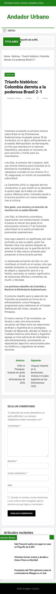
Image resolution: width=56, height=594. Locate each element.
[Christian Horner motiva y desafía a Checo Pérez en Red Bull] (46, 43)
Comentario (14, 425)
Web (10, 485)
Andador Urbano (28, 17)
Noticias (16, 56)
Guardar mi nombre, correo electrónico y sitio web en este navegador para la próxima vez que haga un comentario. (28, 501)
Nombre (12, 461)
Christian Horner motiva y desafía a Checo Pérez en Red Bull (24, 3)
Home (7, 56)
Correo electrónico (17, 473)
